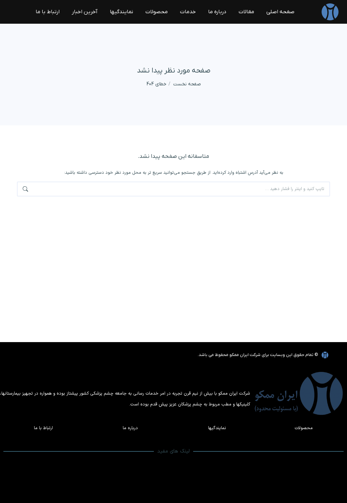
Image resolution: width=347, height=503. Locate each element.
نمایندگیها (217, 428)
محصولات (303, 428)
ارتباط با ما (43, 428)
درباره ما (130, 428)
